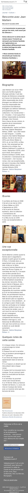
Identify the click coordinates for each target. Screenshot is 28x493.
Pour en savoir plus (10, 480)
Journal (4, 13)
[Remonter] (24, 1)
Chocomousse (8, 411)
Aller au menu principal (7, 5)
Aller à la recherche (6, 9)
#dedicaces (5, 417)
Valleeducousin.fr (9, 2)
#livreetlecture (18, 417)
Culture (11, 13)
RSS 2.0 (15, 490)
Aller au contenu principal (7, 7)
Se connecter (8, 490)
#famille (11, 417)
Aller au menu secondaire (7, 8)
